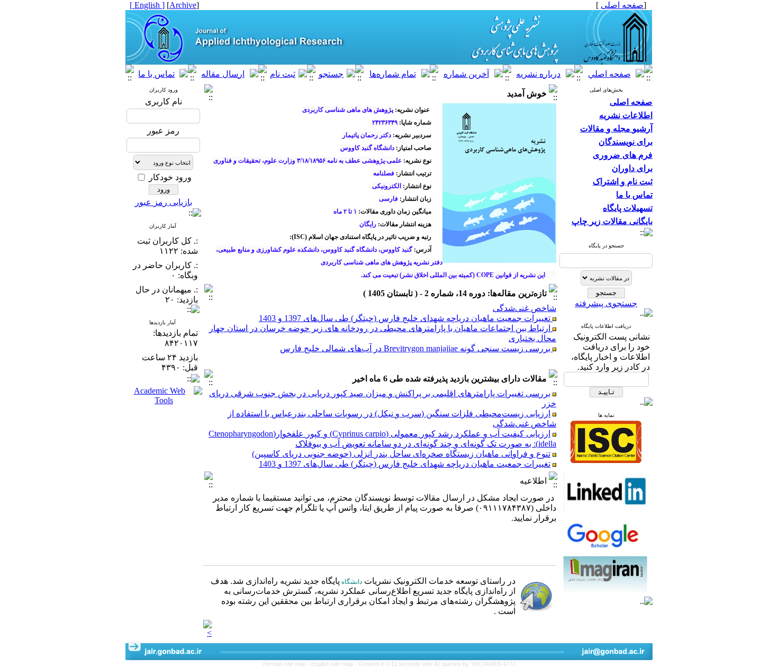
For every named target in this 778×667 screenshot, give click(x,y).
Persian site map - (287, 664)
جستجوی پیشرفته (606, 303)
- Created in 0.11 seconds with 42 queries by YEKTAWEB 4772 (435, 664)
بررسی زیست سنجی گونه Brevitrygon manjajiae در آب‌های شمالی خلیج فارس (416, 343)
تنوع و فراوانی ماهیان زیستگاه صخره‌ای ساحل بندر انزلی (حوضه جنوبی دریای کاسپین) (401, 453)
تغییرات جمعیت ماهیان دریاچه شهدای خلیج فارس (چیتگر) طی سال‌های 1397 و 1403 (406, 312)
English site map (333, 664)
